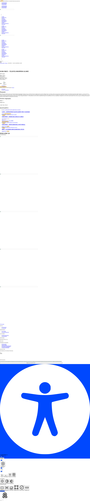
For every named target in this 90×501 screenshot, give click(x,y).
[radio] (5, 82)
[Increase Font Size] (1, 456)
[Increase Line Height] (1, 468)
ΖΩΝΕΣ (3, 22)
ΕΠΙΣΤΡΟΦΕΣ (4, 4)
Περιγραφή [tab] (3, 89)
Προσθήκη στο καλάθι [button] (7, 113)
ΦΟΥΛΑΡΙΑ (4, 21)
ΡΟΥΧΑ (3, 18)
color (1, 83)
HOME (3, 16)
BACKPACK (4, 20)
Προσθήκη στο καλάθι (3, 86)
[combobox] (31, 362)
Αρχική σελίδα (2, 63)
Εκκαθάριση (3, 85)
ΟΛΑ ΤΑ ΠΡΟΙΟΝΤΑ (5, 23)
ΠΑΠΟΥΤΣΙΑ (4, 17)
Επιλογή (8, 126)
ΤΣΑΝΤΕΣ (3, 19)
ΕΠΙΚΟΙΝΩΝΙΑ (4, 2)
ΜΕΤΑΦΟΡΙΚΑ (4, 3)
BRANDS (3, 24)
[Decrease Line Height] (1, 471)
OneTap (5, 456)
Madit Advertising (8, 359)
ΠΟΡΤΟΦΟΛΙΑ (4, 30)
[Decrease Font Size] (1, 460)
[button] (62, 362)
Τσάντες (6, 63)
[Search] (1, 62)
